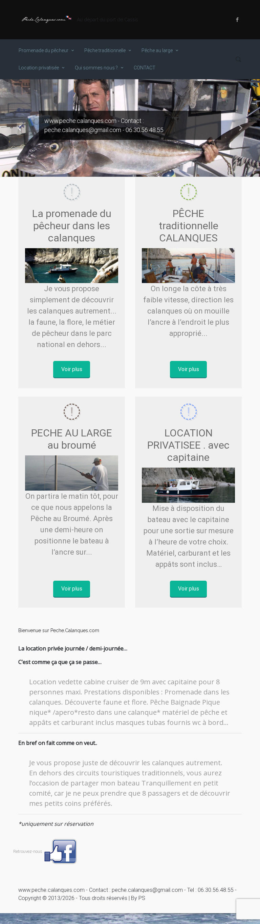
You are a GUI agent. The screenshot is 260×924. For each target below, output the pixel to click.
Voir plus (71, 369)
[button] (19, 128)
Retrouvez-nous (28, 851)
